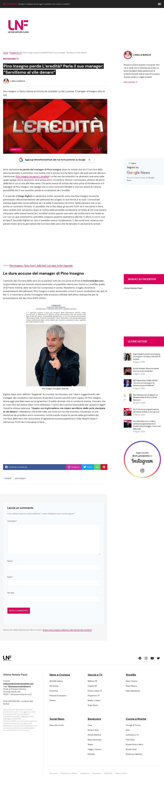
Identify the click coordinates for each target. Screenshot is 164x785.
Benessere (94, 718)
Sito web (10, 593)
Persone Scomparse (58, 695)
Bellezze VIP (92, 681)
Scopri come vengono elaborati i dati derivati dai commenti (67, 630)
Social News (57, 718)
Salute (90, 744)
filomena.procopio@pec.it (19, 686)
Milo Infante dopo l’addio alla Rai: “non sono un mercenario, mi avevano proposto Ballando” (145, 383)
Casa (90, 725)
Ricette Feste (131, 749)
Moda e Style (93, 730)
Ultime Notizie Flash (133, 288)
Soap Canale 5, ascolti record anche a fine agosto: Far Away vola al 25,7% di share (146, 356)
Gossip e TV (95, 674)
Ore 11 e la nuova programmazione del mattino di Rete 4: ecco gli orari (146, 410)
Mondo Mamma (94, 735)
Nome (10, 561)
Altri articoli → (130, 82)
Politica (52, 700)
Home (5, 52)
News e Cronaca (60, 674)
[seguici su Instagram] (146, 658)
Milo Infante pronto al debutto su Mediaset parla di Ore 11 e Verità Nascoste (145, 397)
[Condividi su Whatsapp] (97, 467)
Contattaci (96, 773)
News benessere (95, 740)
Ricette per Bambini (134, 754)
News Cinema (131, 681)
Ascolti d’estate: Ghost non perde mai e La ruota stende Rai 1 (146, 369)
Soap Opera (93, 705)
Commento (12, 521)
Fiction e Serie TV (95, 691)
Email (10, 577)
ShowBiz (131, 674)
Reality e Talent (94, 700)
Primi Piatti (130, 740)
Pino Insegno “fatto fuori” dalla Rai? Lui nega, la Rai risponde (41, 265)
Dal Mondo (54, 686)
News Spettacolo (133, 691)
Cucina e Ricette (136, 718)
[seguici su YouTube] (152, 658)
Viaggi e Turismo (94, 749)
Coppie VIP (92, 686)
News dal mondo (57, 725)
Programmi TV (16, 52)
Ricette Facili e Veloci (134, 744)
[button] (159, 4)
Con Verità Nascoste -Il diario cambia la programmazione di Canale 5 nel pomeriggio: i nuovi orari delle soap (147, 425)
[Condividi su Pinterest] (104, 467)
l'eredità (8, 478)
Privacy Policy (121, 773)
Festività (91, 754)
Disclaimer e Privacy (69, 773)
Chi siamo (54, 773)
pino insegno (20, 478)
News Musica (131, 686)
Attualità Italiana (56, 681)
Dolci (128, 730)
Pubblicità (108, 773)
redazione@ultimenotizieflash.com (18, 683)
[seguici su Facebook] (139, 658)
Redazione (85, 773)
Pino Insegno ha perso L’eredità (32, 176)
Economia (54, 691)
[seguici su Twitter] (158, 658)
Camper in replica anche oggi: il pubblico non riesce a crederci (44, 4)
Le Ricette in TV (132, 735)
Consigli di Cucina (133, 725)
